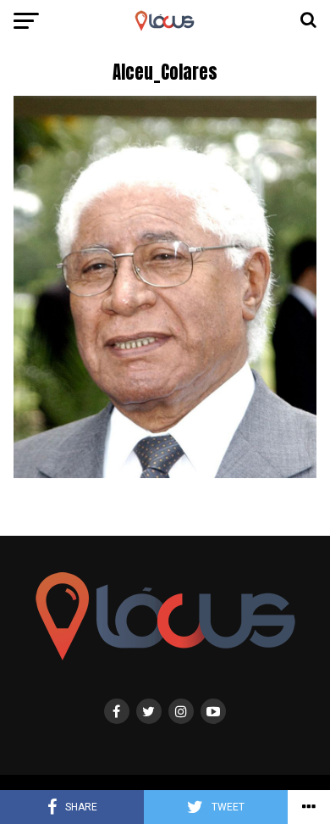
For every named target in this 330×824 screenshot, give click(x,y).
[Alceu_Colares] (165, 473)
